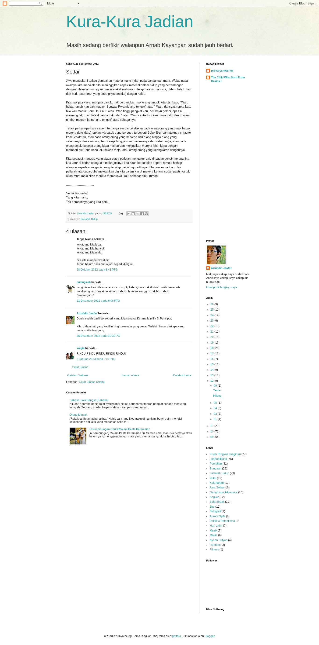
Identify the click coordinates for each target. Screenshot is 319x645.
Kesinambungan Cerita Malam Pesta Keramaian (119, 429)
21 (212, 331)
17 (212, 353)
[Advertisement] (229, 162)
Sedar (217, 390)
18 (212, 348)
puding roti (84, 282)
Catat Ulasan (80, 367)
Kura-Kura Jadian (129, 21)
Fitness (214, 549)
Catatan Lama (182, 375)
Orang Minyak (78, 414)
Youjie (81, 348)
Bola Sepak (217, 501)
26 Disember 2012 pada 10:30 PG (98, 335)
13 (212, 375)
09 (216, 385)
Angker (214, 497)
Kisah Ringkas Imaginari (225, 454)
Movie (213, 535)
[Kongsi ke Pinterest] (146, 213)
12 (212, 380)
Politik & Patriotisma (222, 521)
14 (212, 369)
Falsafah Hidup (89, 219)
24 (212, 315)
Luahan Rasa (218, 459)
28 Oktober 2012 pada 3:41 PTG (97, 269)
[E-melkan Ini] (128, 213)
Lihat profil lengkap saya (221, 287)
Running (215, 544)
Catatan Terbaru (77, 375)
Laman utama (130, 375)
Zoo (212, 506)
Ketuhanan (217, 482)
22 (212, 326)
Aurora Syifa (217, 516)
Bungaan (215, 468)
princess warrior (222, 70)
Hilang (217, 395)
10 (212, 431)
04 (216, 408)
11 (212, 426)
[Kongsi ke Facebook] (142, 213)
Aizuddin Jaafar (87, 313)
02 (216, 413)
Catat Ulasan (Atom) (92, 382)
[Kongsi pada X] (137, 213)
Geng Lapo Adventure (223, 492)
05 (216, 402)
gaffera (176, 636)
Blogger (209, 636)
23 (212, 320)
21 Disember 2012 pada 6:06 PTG (98, 300)
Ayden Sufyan (218, 540)
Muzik (213, 530)
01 (216, 419)
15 (212, 364)
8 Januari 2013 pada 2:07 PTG (96, 359)
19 (212, 342)
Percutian (216, 463)
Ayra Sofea (217, 487)
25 (212, 309)
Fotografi (215, 511)
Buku (213, 478)
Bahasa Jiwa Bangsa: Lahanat (89, 400)
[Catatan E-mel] (121, 213)
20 (212, 337)
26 (212, 304)
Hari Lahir (216, 525)
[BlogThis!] (133, 213)
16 (212, 359)
